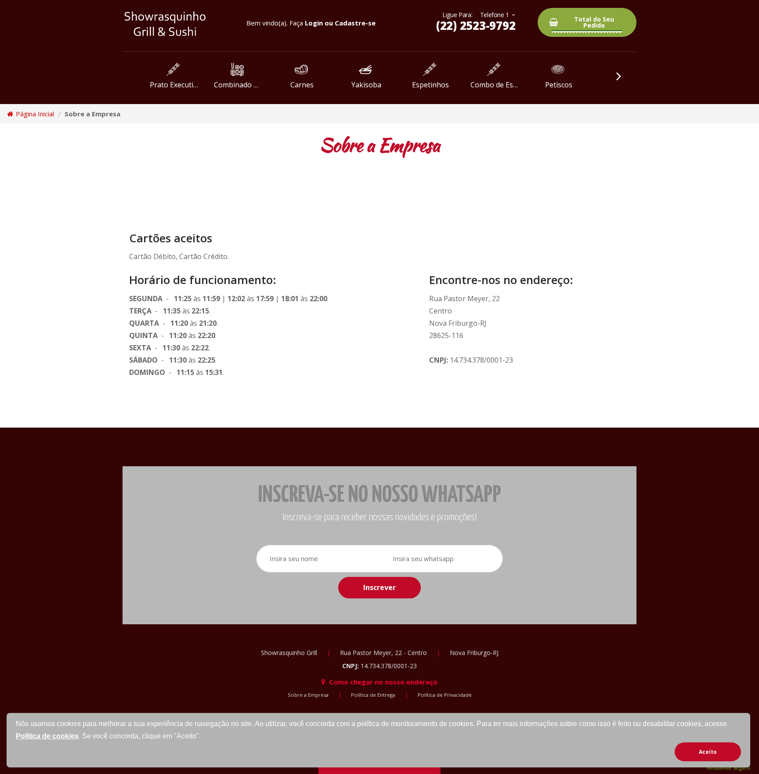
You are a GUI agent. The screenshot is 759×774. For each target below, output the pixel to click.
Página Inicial (34, 113)
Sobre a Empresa (308, 694)
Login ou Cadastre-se (340, 22)
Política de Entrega (373, 694)
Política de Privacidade (445, 694)
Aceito (708, 752)
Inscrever (379, 587)
